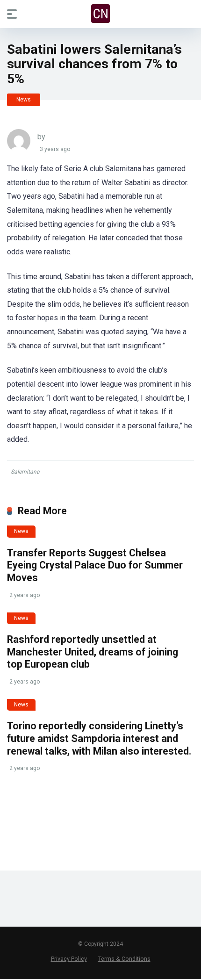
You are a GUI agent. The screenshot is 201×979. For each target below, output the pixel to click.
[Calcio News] (100, 13)
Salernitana (25, 471)
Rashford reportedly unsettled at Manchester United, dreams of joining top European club (92, 651)
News (23, 99)
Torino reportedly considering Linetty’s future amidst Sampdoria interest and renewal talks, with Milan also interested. (99, 738)
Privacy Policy (69, 958)
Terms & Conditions (124, 958)
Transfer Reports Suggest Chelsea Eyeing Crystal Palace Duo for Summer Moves (95, 565)
